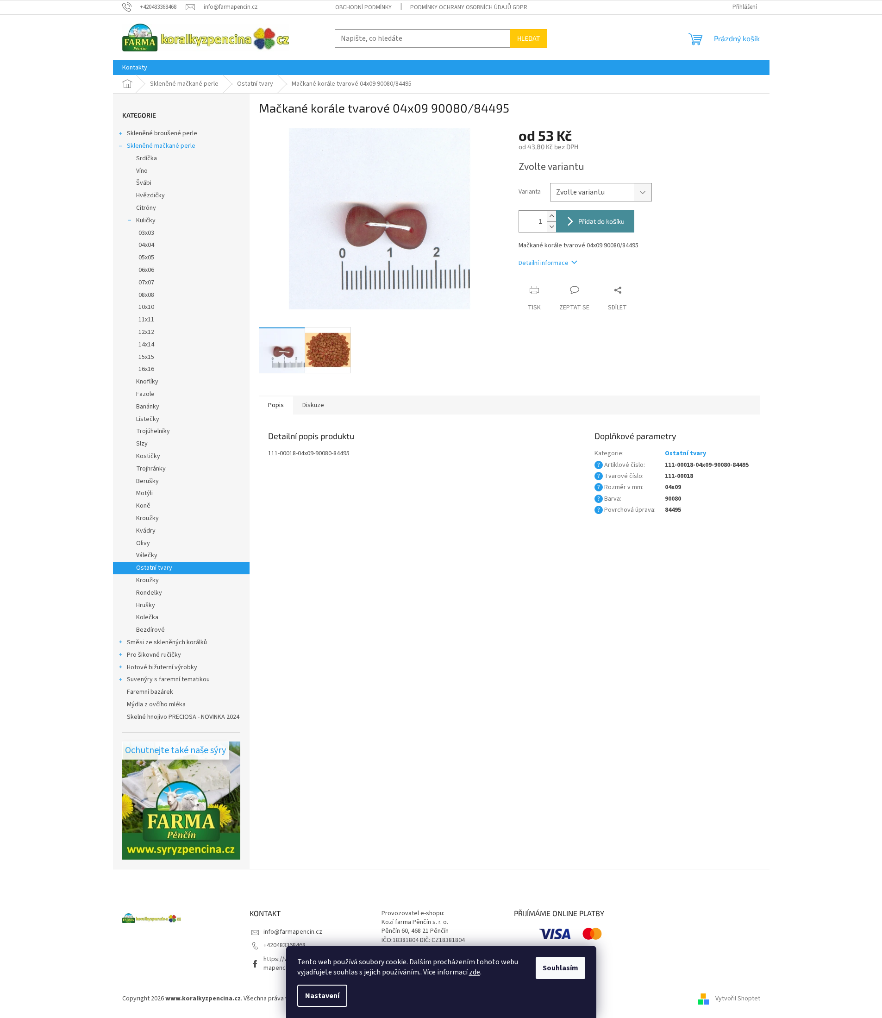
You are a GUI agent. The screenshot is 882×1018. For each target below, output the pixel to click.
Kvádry (146, 530)
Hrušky (145, 605)
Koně (143, 505)
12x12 (146, 332)
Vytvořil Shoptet (737, 999)
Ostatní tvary (154, 567)
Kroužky (147, 518)
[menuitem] (134, 67)
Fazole (145, 394)
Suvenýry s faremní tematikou (168, 679)
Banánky (147, 406)
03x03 (146, 233)
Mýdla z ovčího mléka (156, 704)
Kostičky (148, 456)
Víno (142, 171)
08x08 (146, 295)
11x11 (146, 319)
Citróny (146, 208)
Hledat (528, 38)
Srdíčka (146, 158)
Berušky (147, 481)
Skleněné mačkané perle (161, 146)
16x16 (146, 369)
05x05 (146, 257)
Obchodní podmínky (363, 7)
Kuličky (146, 220)
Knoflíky (147, 381)
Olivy (143, 543)
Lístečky (147, 419)
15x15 (146, 357)
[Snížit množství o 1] (551, 226)
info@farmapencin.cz (292, 931)
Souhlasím (560, 968)
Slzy (142, 443)
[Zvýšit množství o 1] (551, 216)
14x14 (146, 344)
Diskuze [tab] (313, 405)
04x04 (146, 245)
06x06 (146, 270)
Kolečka (147, 617)
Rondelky (149, 592)
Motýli (144, 493)
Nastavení (322, 996)
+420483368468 (284, 945)
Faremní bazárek (150, 692)
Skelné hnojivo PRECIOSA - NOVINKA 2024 (183, 717)
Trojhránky (151, 468)
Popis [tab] (276, 405)
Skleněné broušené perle (162, 133)
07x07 (146, 282)
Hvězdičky (150, 195)
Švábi (143, 183)
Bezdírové (150, 630)
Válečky (146, 555)
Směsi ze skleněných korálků (167, 642)
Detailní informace (544, 263)
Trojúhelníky (153, 431)
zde (474, 972)
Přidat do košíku (601, 221)
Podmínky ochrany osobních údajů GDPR (468, 7)
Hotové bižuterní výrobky (162, 667)
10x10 (146, 307)
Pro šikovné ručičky (154, 655)
